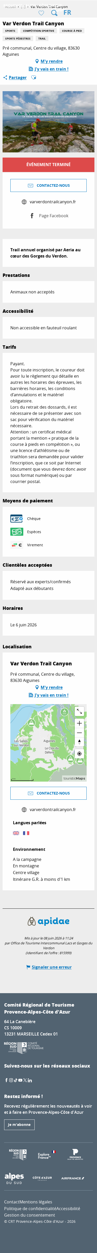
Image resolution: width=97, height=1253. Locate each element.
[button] (54, 13)
